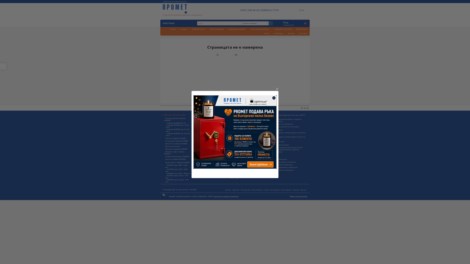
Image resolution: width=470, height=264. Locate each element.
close (277, 89)
